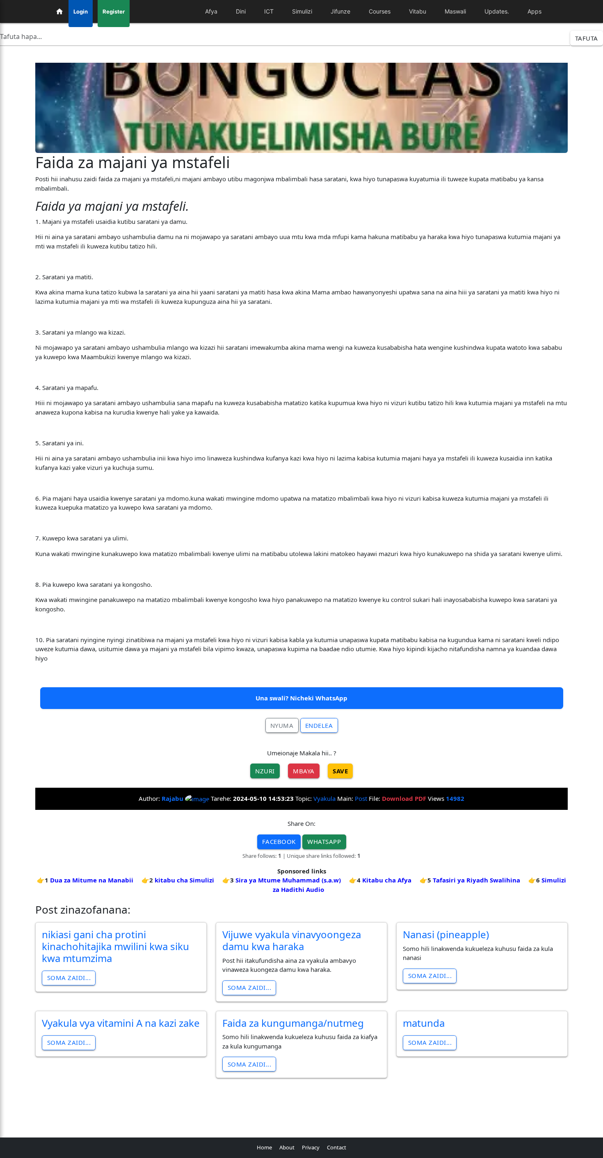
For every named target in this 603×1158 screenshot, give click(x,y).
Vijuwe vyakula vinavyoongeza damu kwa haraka (291, 940)
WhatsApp (324, 841)
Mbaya (304, 771)
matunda (424, 1023)
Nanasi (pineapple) (446, 934)
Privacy (311, 1147)
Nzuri (265, 771)
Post (361, 798)
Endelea (319, 725)
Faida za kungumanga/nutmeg (293, 1023)
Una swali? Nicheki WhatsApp (301, 698)
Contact (336, 1147)
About (287, 1147)
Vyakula (324, 798)
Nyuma (282, 725)
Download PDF (404, 798)
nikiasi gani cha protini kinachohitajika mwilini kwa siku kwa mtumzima (115, 946)
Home (264, 1147)
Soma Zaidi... (69, 977)
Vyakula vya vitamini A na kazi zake (121, 1023)
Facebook (279, 841)
